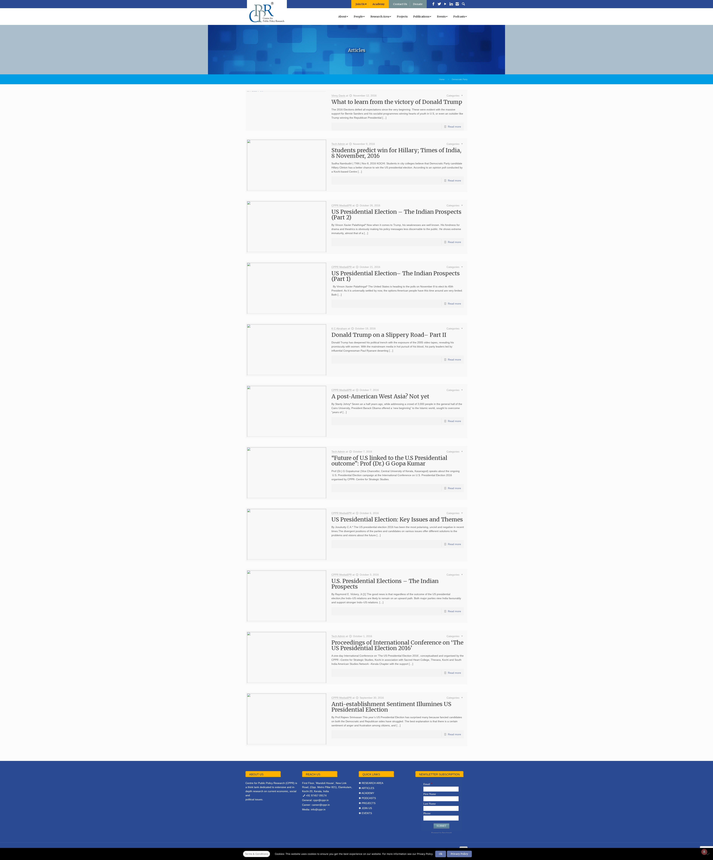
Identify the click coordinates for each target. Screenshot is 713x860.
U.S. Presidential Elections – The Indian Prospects (385, 583)
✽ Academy (366, 793)
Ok (440, 854)
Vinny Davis (338, 95)
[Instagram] (457, 4)
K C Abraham (339, 328)
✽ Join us (365, 808)
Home (442, 79)
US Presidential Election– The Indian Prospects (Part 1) (395, 276)
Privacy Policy (459, 854)
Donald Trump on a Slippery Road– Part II (388, 334)
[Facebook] (433, 4)
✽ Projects (367, 803)
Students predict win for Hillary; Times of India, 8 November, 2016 (396, 153)
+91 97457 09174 (316, 795)
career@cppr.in (321, 804)
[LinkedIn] (451, 4)
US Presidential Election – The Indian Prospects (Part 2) (396, 214)
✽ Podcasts (367, 798)
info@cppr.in (318, 809)
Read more (454, 126)
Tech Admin (338, 143)
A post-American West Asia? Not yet (380, 396)
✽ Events (365, 813)
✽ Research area (371, 783)
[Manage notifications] (704, 852)
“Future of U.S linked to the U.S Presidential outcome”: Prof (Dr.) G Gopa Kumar (389, 460)
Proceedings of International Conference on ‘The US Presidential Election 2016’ (397, 645)
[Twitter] (439, 4)
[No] (708, 854)
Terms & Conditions (256, 853)
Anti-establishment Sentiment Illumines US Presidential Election (391, 706)
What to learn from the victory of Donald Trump (396, 101)
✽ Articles (366, 788)
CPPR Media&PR (341, 205)
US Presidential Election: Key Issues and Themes (397, 519)
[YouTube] (445, 4)
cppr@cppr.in (321, 800)
